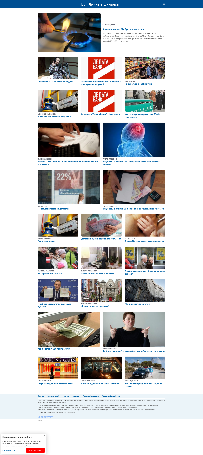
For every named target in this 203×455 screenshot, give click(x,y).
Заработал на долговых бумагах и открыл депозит (145, 272)
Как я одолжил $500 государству (54, 348)
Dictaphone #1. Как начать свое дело (55, 81)
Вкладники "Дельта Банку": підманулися (100, 114)
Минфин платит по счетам (137, 303)
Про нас (41, 396)
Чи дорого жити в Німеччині (138, 83)
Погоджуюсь (35, 450)
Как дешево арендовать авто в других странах (143, 385)
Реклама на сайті (53, 396)
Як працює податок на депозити (53, 208)
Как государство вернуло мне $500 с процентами (142, 115)
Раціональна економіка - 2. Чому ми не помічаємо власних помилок (131, 163)
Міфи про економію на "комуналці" (55, 116)
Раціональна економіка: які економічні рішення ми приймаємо (133, 208)
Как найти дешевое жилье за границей (100, 383)
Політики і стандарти (91, 396)
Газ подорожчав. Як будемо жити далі (123, 29)
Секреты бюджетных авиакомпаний (55, 383)
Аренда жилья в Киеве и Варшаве (97, 273)
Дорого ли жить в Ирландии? (95, 306)
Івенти (66, 396)
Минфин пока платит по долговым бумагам (54, 305)
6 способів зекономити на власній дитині (144, 241)
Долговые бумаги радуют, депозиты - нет (101, 238)
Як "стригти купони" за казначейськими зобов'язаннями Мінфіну (134, 351)
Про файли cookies (8, 450)
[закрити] (44, 435)
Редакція (76, 396)
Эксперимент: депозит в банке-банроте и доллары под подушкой (101, 83)
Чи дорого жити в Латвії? (50, 273)
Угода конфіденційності (111, 396)
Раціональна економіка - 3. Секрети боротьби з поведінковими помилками (68, 163)
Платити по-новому (47, 241)
